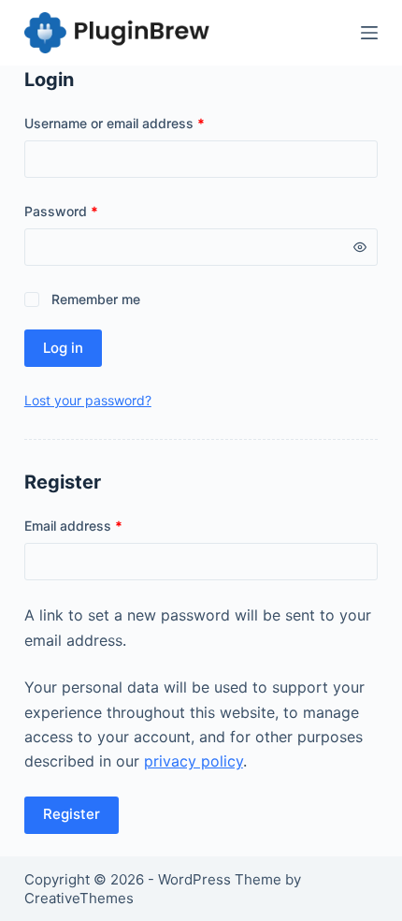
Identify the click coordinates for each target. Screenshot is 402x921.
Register (71, 814)
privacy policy (193, 761)
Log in (63, 348)
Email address (100, 525)
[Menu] (369, 32)
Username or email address (141, 122)
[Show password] (359, 247)
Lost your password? (87, 400)
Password (88, 210)
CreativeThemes (79, 898)
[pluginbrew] (117, 33)
